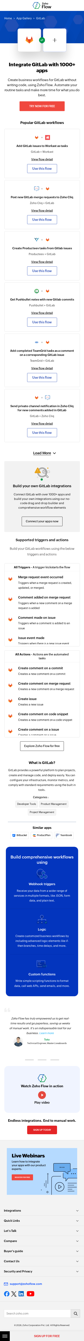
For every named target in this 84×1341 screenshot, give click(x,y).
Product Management (54, 804)
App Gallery (24, 18)
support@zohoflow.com (26, 1283)
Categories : (41, 797)
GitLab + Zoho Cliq (42, 416)
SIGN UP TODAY (42, 1130)
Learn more (46, 1033)
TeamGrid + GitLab (42, 360)
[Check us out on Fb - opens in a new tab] (7, 1294)
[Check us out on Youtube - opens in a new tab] (30, 1294)
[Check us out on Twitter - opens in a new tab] (14, 1294)
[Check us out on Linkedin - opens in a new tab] (21, 1294)
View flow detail (42, 159)
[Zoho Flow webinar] (42, 1171)
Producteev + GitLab (42, 254)
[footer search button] (75, 1313)
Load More (42, 453)
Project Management (42, 812)
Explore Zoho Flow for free (42, 746)
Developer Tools (26, 804)
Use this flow (42, 169)
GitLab (40, 18)
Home (8, 18)
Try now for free (42, 106)
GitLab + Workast (42, 151)
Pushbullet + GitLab (42, 305)
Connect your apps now (42, 521)
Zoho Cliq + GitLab (42, 203)
